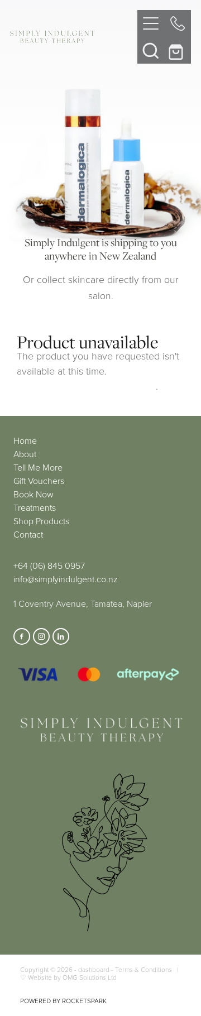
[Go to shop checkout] (177, 50)
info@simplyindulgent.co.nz (65, 579)
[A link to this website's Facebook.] (21, 636)
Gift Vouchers (38, 481)
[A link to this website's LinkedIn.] (60, 636)
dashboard (93, 969)
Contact (28, 534)
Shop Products (41, 521)
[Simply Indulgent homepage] (73, 37)
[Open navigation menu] (150, 23)
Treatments (34, 507)
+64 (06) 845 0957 (49, 565)
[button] (150, 50)
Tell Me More (38, 467)
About (24, 454)
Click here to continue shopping (86, 385)
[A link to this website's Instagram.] (41, 636)
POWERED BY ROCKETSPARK (63, 1000)
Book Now (33, 494)
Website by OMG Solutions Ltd (72, 977)
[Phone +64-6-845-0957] (177, 23)
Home (25, 440)
